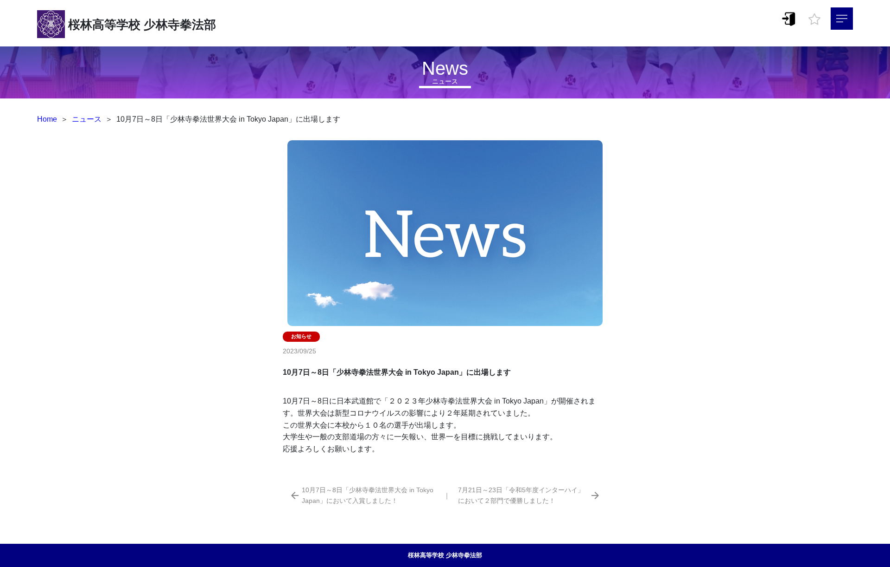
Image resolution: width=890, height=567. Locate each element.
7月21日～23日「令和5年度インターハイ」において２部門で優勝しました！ (521, 495)
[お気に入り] (814, 16)
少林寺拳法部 (180, 24)
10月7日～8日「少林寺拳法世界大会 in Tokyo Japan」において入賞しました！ (367, 495)
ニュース (87, 119)
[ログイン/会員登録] (789, 18)
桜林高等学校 (104, 24)
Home (47, 119)
